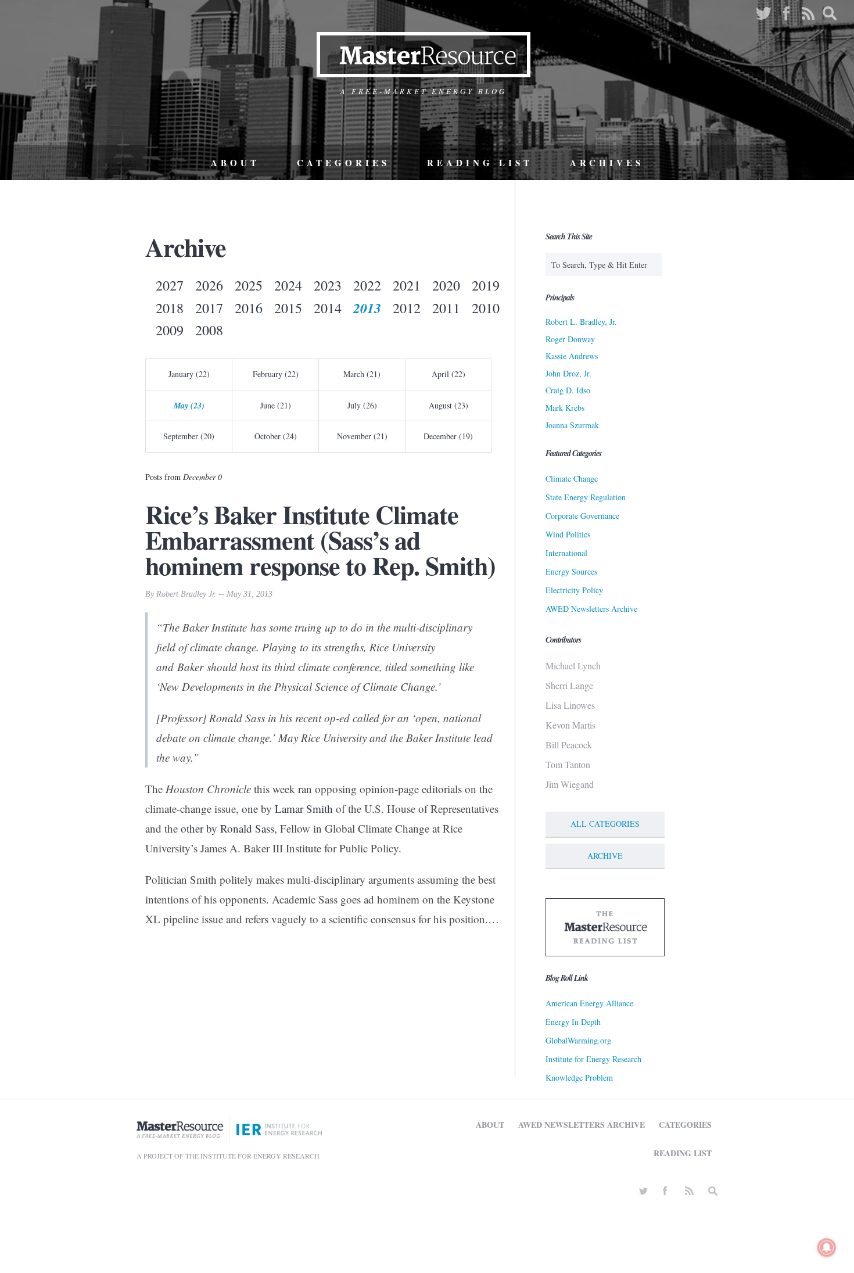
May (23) (189, 405)
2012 (407, 308)
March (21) (362, 373)
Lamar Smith (304, 808)
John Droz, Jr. (568, 373)
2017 (209, 308)
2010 (486, 308)
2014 (328, 308)
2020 (446, 285)
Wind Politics (568, 534)
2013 (367, 308)
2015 (288, 308)
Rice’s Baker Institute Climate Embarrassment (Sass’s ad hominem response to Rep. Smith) (320, 540)
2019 (486, 285)
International (566, 552)
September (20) (188, 436)
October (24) (275, 436)
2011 (446, 308)
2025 (249, 285)
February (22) (276, 373)
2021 (407, 285)
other (192, 828)
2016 (249, 308)
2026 (209, 285)
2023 (328, 285)
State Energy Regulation (586, 497)
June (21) (275, 405)
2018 (170, 308)
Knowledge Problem (579, 1077)
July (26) (362, 405)
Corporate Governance (582, 515)
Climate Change (572, 478)
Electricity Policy (574, 590)
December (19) (448, 436)
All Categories (605, 823)
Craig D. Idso (568, 390)
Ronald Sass (247, 828)
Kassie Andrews (572, 355)
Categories (343, 162)
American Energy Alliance (589, 1003)
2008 (209, 330)
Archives (607, 162)
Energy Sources (571, 571)
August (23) (448, 405)
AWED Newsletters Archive (591, 608)
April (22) (448, 373)
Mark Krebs (565, 407)
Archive (605, 855)
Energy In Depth (573, 1021)
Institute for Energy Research (593, 1058)
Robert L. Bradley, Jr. (581, 321)
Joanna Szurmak (572, 425)
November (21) (362, 436)
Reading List (480, 162)
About (235, 162)
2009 (170, 330)
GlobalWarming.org (578, 1040)
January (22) (189, 373)
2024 (288, 285)
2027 (170, 285)
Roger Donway (570, 339)
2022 (367, 285)
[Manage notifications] (826, 1247)
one (250, 808)
